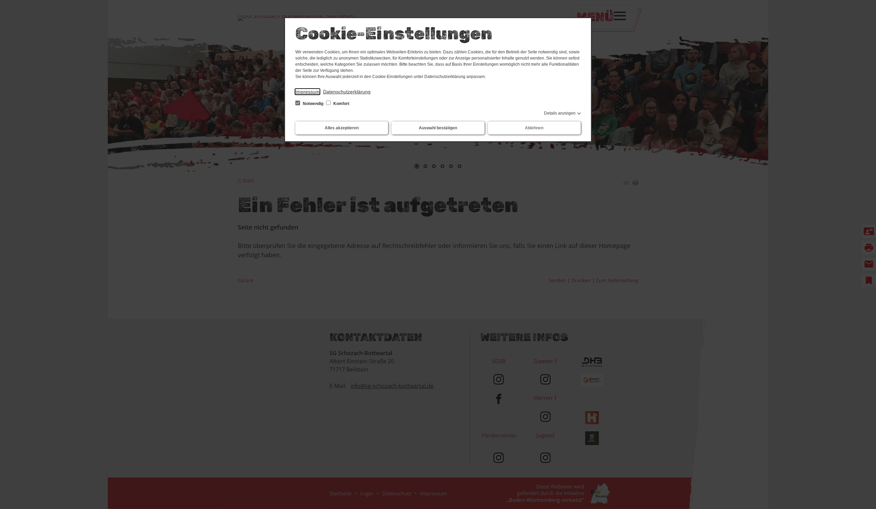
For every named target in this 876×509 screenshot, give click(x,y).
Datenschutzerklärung (347, 91)
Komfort (340, 103)
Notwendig (313, 103)
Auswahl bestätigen (438, 128)
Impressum (307, 91)
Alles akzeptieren (342, 128)
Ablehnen (534, 128)
